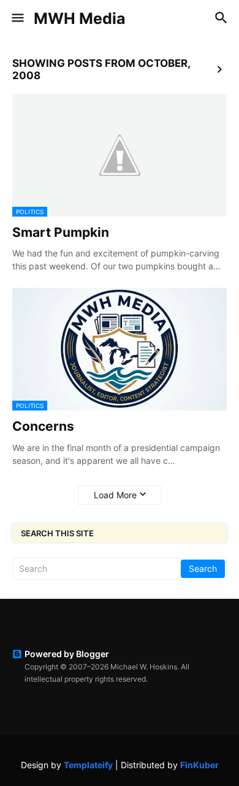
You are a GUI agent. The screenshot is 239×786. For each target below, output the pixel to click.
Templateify (88, 765)
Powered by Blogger (67, 654)
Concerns (43, 426)
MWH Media (80, 18)
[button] (17, 18)
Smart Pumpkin (60, 232)
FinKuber (199, 765)
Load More (115, 495)
